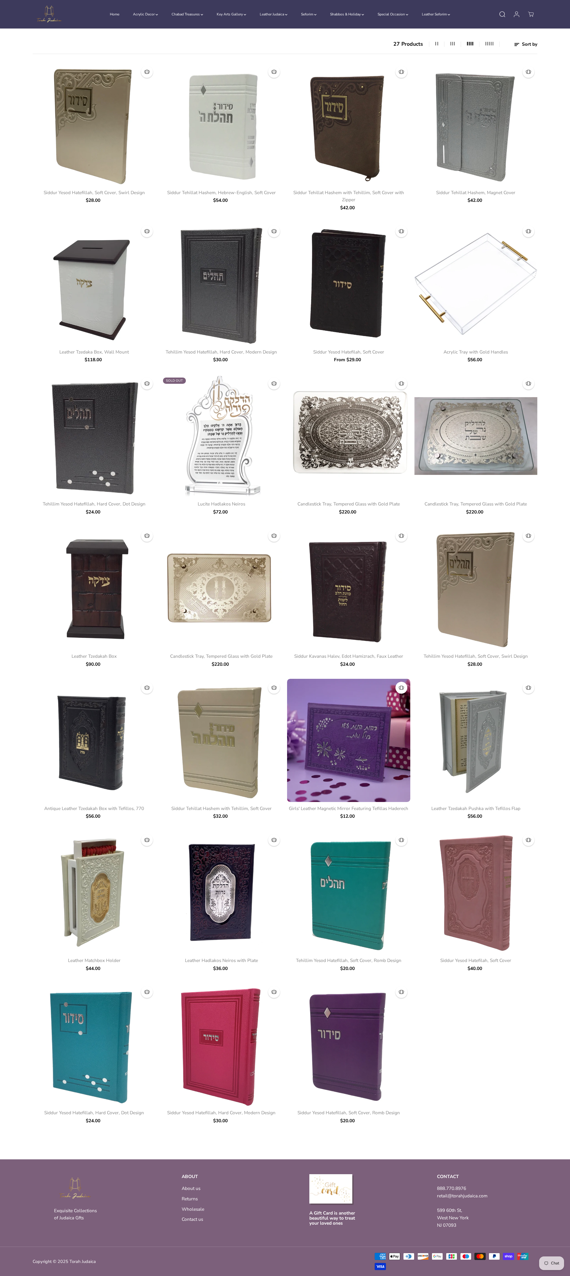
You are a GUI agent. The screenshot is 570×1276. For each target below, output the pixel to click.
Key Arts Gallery (230, 14)
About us (191, 1188)
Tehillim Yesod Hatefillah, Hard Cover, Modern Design (221, 352)
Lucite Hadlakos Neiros (221, 504)
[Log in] (516, 14)
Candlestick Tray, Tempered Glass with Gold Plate (348, 504)
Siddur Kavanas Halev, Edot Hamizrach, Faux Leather (348, 656)
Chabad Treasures (186, 14)
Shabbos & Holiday (346, 14)
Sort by (529, 44)
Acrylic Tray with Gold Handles (476, 352)
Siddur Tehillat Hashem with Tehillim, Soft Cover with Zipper (348, 196)
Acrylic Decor (144, 14)
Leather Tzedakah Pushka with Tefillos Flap (475, 808)
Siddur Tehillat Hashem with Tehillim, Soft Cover (221, 808)
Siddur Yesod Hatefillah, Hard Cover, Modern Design (221, 1112)
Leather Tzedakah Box (94, 656)
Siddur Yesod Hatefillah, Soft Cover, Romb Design (348, 1112)
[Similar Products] (146, 71)
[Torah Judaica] (49, 14)
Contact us (192, 1219)
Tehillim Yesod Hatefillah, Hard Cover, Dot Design (94, 504)
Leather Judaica (272, 14)
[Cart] (530, 14)
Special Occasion (392, 14)
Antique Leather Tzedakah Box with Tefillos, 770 (94, 808)
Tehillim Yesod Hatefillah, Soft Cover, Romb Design (348, 960)
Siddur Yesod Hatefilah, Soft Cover (348, 352)
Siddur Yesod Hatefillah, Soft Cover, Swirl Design (94, 192)
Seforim (307, 14)
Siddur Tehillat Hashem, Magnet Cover (475, 192)
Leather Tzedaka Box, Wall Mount (94, 352)
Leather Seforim (435, 14)
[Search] (502, 14)
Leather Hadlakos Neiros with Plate (221, 960)
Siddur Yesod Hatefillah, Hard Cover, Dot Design (94, 1112)
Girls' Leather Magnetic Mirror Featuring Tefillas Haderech (348, 808)
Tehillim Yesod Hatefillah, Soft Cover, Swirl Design (476, 656)
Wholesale (193, 1209)
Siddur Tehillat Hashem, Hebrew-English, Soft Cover (221, 192)
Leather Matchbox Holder (94, 960)
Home (114, 14)
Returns (190, 1199)
